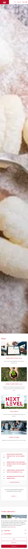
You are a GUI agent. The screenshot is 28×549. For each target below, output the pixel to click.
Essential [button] (6, 531)
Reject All (14, 542)
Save (14, 539)
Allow (13, 496)
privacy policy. (13, 527)
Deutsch (19, 2)
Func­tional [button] (7, 534)
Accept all (14, 546)
